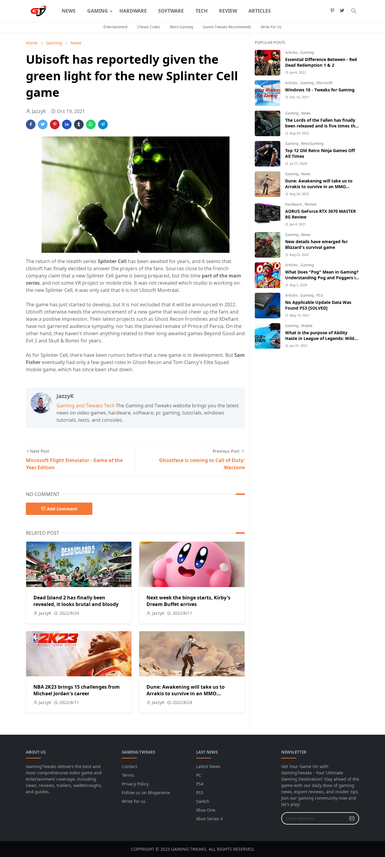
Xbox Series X (209, 819)
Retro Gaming (181, 26)
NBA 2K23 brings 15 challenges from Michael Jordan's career (76, 690)
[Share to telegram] (103, 124)
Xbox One (205, 810)
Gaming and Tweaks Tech (86, 405)
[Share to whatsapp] (91, 124)
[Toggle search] (353, 10)
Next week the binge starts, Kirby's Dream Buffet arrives (188, 601)
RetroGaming (312, 143)
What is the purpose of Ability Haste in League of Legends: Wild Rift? (319, 338)
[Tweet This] (43, 124)
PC (198, 775)
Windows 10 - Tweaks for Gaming (320, 90)
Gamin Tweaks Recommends (227, 26)
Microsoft (324, 82)
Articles (292, 52)
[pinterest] (332, 10)
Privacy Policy (135, 784)
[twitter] (342, 10)
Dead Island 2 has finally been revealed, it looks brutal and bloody (76, 601)
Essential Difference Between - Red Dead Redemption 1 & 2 (321, 62)
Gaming (307, 52)
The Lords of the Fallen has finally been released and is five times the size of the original (321, 125)
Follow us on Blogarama (146, 792)
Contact (129, 766)
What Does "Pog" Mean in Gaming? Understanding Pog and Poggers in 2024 (322, 277)
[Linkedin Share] (67, 124)
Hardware (294, 204)
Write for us (134, 801)
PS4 (199, 784)
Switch (202, 801)
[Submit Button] (352, 818)
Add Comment (62, 509)
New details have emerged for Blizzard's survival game (316, 244)
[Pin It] (55, 124)
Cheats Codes (148, 26)
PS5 (199, 792)
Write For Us (271, 26)
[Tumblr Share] (79, 124)
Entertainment (115, 26)
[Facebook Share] (30, 124)
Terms (128, 775)
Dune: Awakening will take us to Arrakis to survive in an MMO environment (185, 693)
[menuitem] (68, 11)
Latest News (208, 766)
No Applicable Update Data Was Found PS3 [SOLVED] (318, 305)
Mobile (307, 325)
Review (310, 204)
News (305, 113)
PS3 (319, 295)
